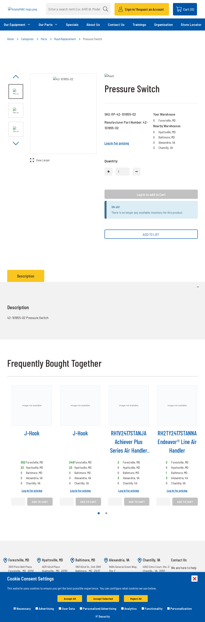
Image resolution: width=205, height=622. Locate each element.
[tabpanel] (102, 310)
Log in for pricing (117, 143)
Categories (27, 39)
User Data (68, 608)
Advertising (46, 608)
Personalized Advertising (99, 608)
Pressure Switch (92, 39)
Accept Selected (103, 598)
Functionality (153, 608)
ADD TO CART (40, 501)
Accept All (70, 598)
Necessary (23, 608)
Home (10, 39)
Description (25, 275)
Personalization (181, 608)
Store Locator (191, 24)
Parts (44, 39)
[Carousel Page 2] (106, 513)
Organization (163, 24)
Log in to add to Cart (151, 194)
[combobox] (78, 9)
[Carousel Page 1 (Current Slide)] (99, 513)
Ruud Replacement (65, 39)
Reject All (135, 598)
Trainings (139, 24)
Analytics (130, 608)
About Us (93, 24)
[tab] (26, 276)
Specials (72, 24)
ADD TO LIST (151, 234)
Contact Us (116, 24)
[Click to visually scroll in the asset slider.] (15, 77)
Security (104, 616)
